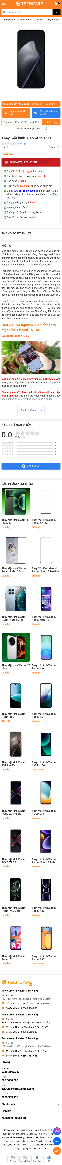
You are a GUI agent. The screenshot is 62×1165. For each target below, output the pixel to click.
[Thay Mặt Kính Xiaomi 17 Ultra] (16, 647)
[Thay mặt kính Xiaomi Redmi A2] (16, 938)
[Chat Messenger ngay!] (57, 1131)
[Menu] (5, 5)
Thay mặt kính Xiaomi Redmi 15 (44, 715)
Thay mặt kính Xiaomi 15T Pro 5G (14, 764)
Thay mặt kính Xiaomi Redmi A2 (14, 958)
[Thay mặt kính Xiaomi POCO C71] (46, 792)
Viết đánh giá (33, 466)
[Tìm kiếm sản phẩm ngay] (56, 12)
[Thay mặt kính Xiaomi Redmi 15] (46, 696)
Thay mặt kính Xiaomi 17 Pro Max (16, 521)
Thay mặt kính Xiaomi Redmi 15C (14, 715)
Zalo (57, 1141)
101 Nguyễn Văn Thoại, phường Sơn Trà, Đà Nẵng (26, 1046)
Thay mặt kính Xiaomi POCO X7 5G (14, 861)
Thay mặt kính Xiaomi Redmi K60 (44, 909)
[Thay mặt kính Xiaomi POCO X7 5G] (16, 841)
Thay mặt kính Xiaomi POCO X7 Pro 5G (14, 812)
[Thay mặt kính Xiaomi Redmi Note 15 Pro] (16, 599)
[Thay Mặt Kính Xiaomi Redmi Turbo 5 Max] (16, 550)
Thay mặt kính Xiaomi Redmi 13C (44, 958)
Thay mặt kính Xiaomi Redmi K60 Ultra (14, 909)
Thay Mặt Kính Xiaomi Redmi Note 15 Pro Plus (45, 570)
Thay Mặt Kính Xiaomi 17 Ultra (16, 667)
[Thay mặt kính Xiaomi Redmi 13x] (46, 647)
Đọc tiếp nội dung (29, 410)
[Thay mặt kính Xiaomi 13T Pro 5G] (46, 744)
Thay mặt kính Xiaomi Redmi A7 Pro (44, 521)
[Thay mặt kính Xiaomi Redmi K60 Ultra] (16, 889)
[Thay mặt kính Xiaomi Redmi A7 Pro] (46, 502)
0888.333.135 (10, 1097)
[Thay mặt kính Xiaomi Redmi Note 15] (46, 599)
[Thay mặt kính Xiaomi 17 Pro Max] (16, 502)
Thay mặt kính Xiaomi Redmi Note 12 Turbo (44, 861)
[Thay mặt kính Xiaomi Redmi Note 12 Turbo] (46, 841)
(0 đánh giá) (21, 144)
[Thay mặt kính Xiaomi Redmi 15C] (16, 696)
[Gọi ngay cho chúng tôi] (57, 1151)
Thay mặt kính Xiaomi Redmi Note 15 (44, 618)
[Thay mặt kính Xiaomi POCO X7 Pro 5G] (16, 792)
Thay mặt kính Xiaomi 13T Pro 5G (44, 764)
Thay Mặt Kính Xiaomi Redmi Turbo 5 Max (14, 570)
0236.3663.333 (29, 1032)
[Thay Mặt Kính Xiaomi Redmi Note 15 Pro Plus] (46, 550)
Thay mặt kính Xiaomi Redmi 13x (44, 667)
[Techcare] (29, 4)
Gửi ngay (53, 122)
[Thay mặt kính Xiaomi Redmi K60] (46, 889)
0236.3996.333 (29, 1008)
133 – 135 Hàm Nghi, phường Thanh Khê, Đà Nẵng (26, 998)
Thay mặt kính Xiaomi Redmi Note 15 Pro (14, 618)
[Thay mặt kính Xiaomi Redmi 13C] (46, 938)
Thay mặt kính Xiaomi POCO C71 (44, 812)
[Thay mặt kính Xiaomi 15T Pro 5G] (16, 744)
